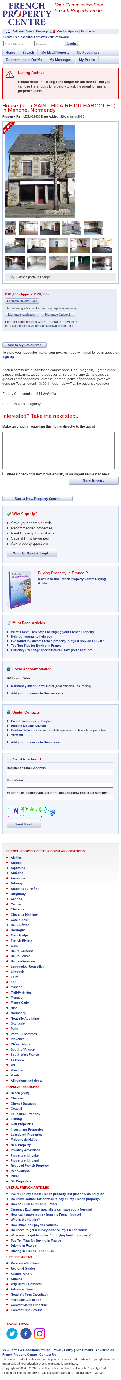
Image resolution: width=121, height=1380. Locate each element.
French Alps (20, 935)
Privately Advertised (25, 1150)
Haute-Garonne (22, 951)
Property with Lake (25, 1155)
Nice (14, 1008)
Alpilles (16, 857)
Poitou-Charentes (24, 1034)
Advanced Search (24, 1289)
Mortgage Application (22, 314)
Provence (17, 1039)
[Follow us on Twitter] (12, 1338)
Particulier (88, 31)
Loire (14, 977)
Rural (15, 1176)
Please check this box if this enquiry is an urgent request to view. (58, 474)
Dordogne (18, 930)
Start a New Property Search (37, 499)
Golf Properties (22, 1124)
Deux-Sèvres (20, 925)
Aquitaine (18, 868)
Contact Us (47, 1354)
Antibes (16, 862)
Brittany (17, 883)
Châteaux (18, 1098)
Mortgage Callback (58, 314)
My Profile (87, 60)
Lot (13, 982)
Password (42, 44)
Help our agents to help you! (32, 636)
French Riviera (21, 940)
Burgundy (18, 894)
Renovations (20, 1171)
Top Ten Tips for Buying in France (36, 645)
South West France (25, 1054)
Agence (73, 31)
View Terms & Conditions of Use (26, 1350)
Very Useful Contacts (26, 1284)
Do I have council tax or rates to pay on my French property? (56, 1199)
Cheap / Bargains (23, 1103)
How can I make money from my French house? (46, 1214)
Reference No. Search (26, 1263)
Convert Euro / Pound (27, 1310)
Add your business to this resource (37, 693)
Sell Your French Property (30, 31)
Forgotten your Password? (52, 36)
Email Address (14, 44)
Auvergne (18, 878)
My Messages (61, 60)
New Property (21, 1145)
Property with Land (25, 1160)
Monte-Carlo (20, 1002)
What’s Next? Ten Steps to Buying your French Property (52, 632)
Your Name (15, 780)
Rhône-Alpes (20, 1044)
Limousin (18, 971)
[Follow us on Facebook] (26, 1338)
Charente (17, 909)
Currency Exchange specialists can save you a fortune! (51, 650)
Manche (18, 110)
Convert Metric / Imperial (29, 1305)
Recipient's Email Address (26, 768)
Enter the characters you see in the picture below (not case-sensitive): (59, 792)
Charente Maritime (24, 914)
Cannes (16, 899)
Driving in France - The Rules (32, 1251)
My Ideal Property (55, 53)
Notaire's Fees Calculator (29, 1294)
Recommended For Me (24, 60)
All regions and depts (26, 1080)
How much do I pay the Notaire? (35, 1225)
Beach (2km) (20, 1093)
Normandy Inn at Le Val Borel (32, 686)
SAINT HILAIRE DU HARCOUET (74, 105)
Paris (14, 1028)
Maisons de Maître (24, 1139)
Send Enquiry (93, 481)
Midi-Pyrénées (21, 992)
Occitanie (18, 1023)
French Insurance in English (32, 721)
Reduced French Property (30, 1165)
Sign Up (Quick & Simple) (32, 553)
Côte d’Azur (19, 920)
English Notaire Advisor (28, 725)
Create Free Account (17, 36)
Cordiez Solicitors (24, 730)
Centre (16, 904)
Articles (16, 1279)
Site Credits (84, 1350)
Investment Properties (27, 1129)
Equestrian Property (25, 1114)
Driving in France (23, 1245)
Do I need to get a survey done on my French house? (50, 1230)
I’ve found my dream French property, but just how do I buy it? (57, 641)
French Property (27, 13)
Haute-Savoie (20, 956)
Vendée (16, 1075)
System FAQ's (21, 1273)
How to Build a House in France (34, 1204)
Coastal (16, 1108)
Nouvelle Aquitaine (25, 1018)
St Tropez (18, 1059)
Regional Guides (23, 1268)
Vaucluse (17, 1070)
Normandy (43, 110)
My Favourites (88, 53)
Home (10, 53)
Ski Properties (21, 1181)
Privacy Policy (63, 1350)
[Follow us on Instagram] (39, 1338)
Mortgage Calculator (26, 1299)
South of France (23, 1049)
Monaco (17, 997)
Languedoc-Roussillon (28, 966)
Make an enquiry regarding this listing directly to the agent (48, 427)
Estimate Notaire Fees (22, 301)
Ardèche (17, 873)
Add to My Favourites (25, 345)
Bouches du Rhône (25, 888)
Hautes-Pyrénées (23, 961)
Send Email (23, 824)
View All (17, 734)
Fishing (16, 1119)
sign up (8, 357)
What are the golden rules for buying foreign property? (51, 1235)
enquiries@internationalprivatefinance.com (46, 325)
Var (13, 1065)
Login (71, 43)
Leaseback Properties (26, 1134)
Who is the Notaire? (25, 1219)
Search (28, 53)
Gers (14, 945)
